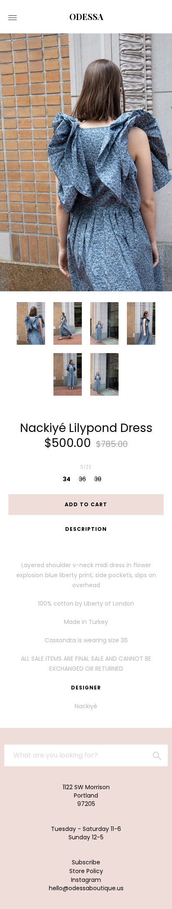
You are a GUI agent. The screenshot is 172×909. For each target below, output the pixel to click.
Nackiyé (86, 706)
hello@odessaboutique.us (86, 888)
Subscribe (86, 862)
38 (97, 479)
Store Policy (86, 871)
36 (82, 479)
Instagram (86, 880)
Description (86, 529)
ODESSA (86, 16)
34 (67, 479)
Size (86, 466)
